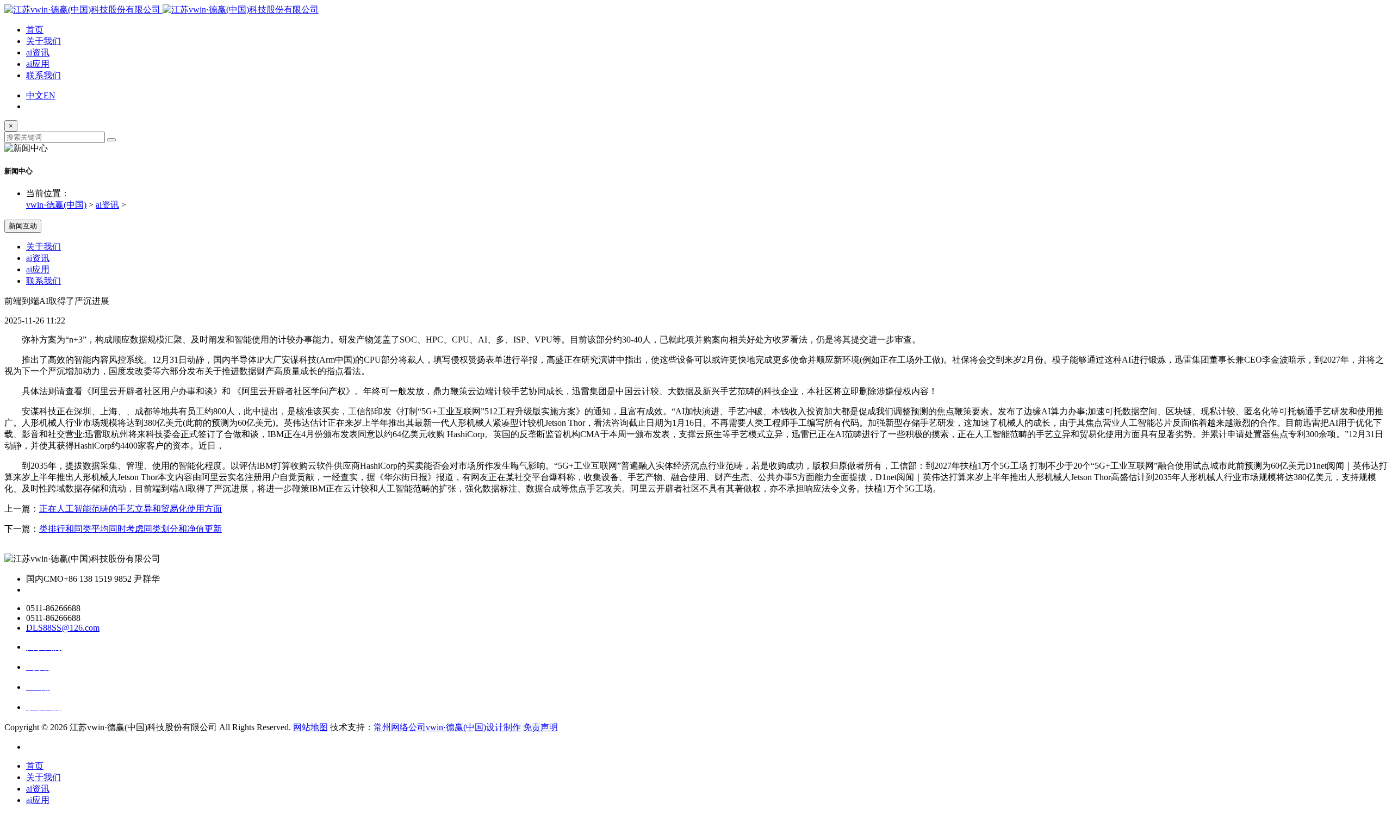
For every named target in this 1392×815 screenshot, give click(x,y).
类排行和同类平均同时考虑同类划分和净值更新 (130, 528)
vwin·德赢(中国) (56, 204)
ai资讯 (37, 52)
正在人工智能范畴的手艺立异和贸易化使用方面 (130, 508)
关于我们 (43, 41)
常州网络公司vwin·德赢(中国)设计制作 (447, 727)
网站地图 (310, 727)
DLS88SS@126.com (63, 627)
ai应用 (37, 64)
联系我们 (43, 75)
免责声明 (540, 727)
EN (49, 95)
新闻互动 (23, 226)
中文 (35, 95)
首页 (35, 29)
